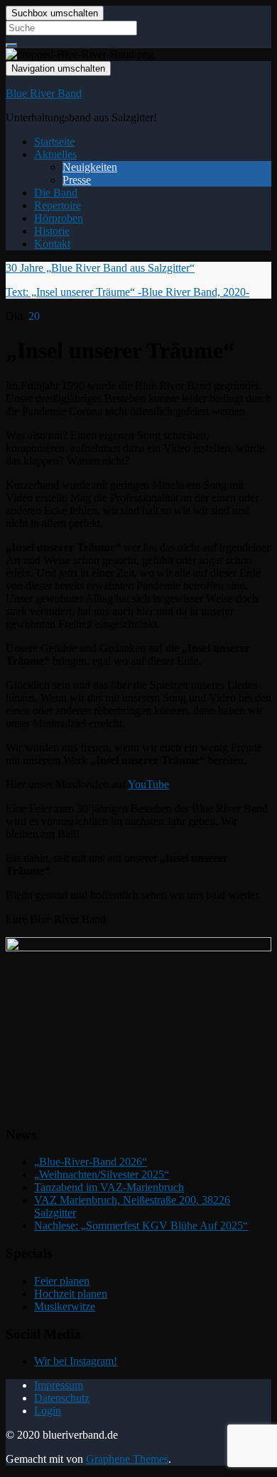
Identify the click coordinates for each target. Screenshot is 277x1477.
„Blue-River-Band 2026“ (90, 1162)
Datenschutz (61, 1398)
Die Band (55, 193)
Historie (52, 231)
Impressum (58, 1385)
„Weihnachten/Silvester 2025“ (101, 1174)
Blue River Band (44, 93)
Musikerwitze (64, 1306)
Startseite (54, 141)
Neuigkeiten (90, 167)
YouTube (148, 784)
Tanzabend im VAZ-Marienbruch (109, 1187)
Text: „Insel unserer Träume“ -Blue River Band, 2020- (127, 292)
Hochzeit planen (70, 1294)
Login (47, 1411)
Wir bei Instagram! (75, 1361)
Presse (77, 180)
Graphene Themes (127, 1459)
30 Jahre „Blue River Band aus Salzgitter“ (100, 268)
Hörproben (58, 218)
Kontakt (52, 244)
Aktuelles (55, 154)
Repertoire (57, 205)
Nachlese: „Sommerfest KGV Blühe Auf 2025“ (141, 1225)
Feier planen (61, 1281)
